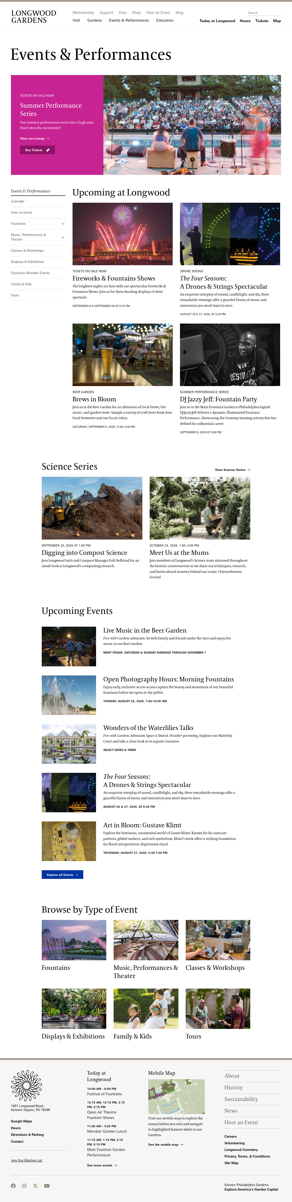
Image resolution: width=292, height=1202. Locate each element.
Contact (17, 1141)
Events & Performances (30, 191)
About (232, 1076)
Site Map (231, 1163)
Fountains (18, 224)
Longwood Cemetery (241, 1150)
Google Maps (21, 1121)
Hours (16, 1128)
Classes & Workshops (27, 250)
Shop (136, 12)
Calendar (17, 201)
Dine (123, 12)
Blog (179, 12)
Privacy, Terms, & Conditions (247, 1156)
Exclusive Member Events (30, 273)
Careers (230, 1136)
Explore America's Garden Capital (251, 1189)
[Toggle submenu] (63, 224)
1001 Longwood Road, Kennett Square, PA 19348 (30, 1108)
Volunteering (234, 1143)
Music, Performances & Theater (28, 237)
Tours (15, 295)
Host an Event (158, 12)
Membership (83, 12)
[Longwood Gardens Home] (34, 16)
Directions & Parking (27, 1135)
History (233, 1087)
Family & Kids (21, 284)
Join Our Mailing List (26, 1160)
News (231, 1110)
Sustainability (241, 1099)
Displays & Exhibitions (27, 262)
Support (106, 12)
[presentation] (123, 234)
